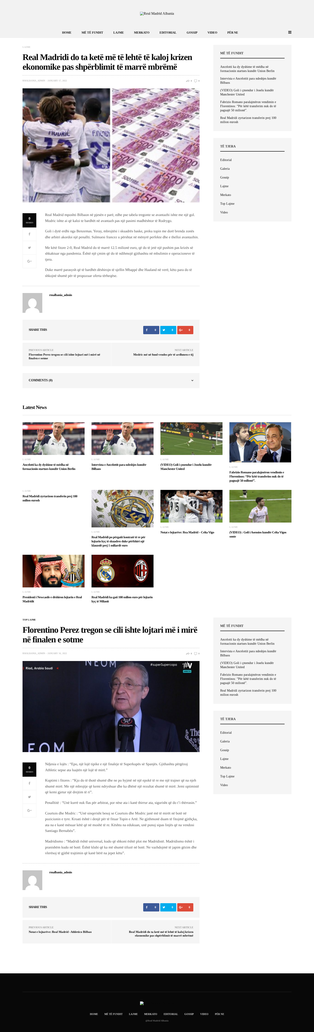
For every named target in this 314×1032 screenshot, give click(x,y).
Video (212, 32)
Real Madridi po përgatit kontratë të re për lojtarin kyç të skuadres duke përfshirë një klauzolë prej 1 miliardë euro (118, 541)
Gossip (192, 32)
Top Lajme (227, 203)
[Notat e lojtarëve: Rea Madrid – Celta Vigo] (191, 506)
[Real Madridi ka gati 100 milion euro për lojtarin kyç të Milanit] (122, 571)
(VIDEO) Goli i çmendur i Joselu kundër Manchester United (247, 92)
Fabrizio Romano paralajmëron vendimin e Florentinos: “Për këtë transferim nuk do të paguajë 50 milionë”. (248, 106)
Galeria (225, 168)
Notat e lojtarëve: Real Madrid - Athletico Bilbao (60, 932)
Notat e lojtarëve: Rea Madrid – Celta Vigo (187, 532)
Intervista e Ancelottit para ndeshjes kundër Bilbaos (248, 80)
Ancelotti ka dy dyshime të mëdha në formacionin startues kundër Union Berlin (247, 69)
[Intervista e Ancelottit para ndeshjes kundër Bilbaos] (122, 438)
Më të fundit (92, 32)
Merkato (141, 32)
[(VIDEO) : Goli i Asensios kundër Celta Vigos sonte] (260, 506)
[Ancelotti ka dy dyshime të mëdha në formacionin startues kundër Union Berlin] (54, 438)
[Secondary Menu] (284, 32)
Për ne (232, 32)
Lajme (118, 32)
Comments (41, 380)
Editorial (168, 32)
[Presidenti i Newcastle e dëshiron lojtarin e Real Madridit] (54, 571)
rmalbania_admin (34, 81)
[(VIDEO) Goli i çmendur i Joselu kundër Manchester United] (191, 438)
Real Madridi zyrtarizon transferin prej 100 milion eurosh (248, 120)
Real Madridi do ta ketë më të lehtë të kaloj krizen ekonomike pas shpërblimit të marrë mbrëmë (161, 933)
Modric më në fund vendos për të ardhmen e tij (163, 354)
